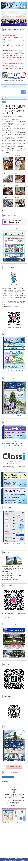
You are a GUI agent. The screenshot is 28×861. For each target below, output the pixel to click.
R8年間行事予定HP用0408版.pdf (10, 441)
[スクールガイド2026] (14, 397)
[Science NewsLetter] (14, 642)
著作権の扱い (9, 858)
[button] (3, 18)
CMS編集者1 (19, 116)
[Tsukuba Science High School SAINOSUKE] (14, 711)
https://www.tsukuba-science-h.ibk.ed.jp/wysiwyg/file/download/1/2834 (14, 79)
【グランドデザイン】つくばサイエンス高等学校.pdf (14, 370)
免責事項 (20, 858)
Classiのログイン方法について (14, 461)
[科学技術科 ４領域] (14, 745)
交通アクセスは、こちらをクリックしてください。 (14, 823)
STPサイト (10, 128)
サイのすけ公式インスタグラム (14, 327)
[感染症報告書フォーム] (14, 479)
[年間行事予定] (14, 432)
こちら (8, 446)
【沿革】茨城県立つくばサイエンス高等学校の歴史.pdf (14, 543)
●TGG (4, 67)
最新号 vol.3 (16, 228)
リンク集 (15, 858)
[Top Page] (14, 5)
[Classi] (14, 456)
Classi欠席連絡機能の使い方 (14, 464)
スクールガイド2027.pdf (16, 416)
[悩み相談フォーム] (14, 496)
